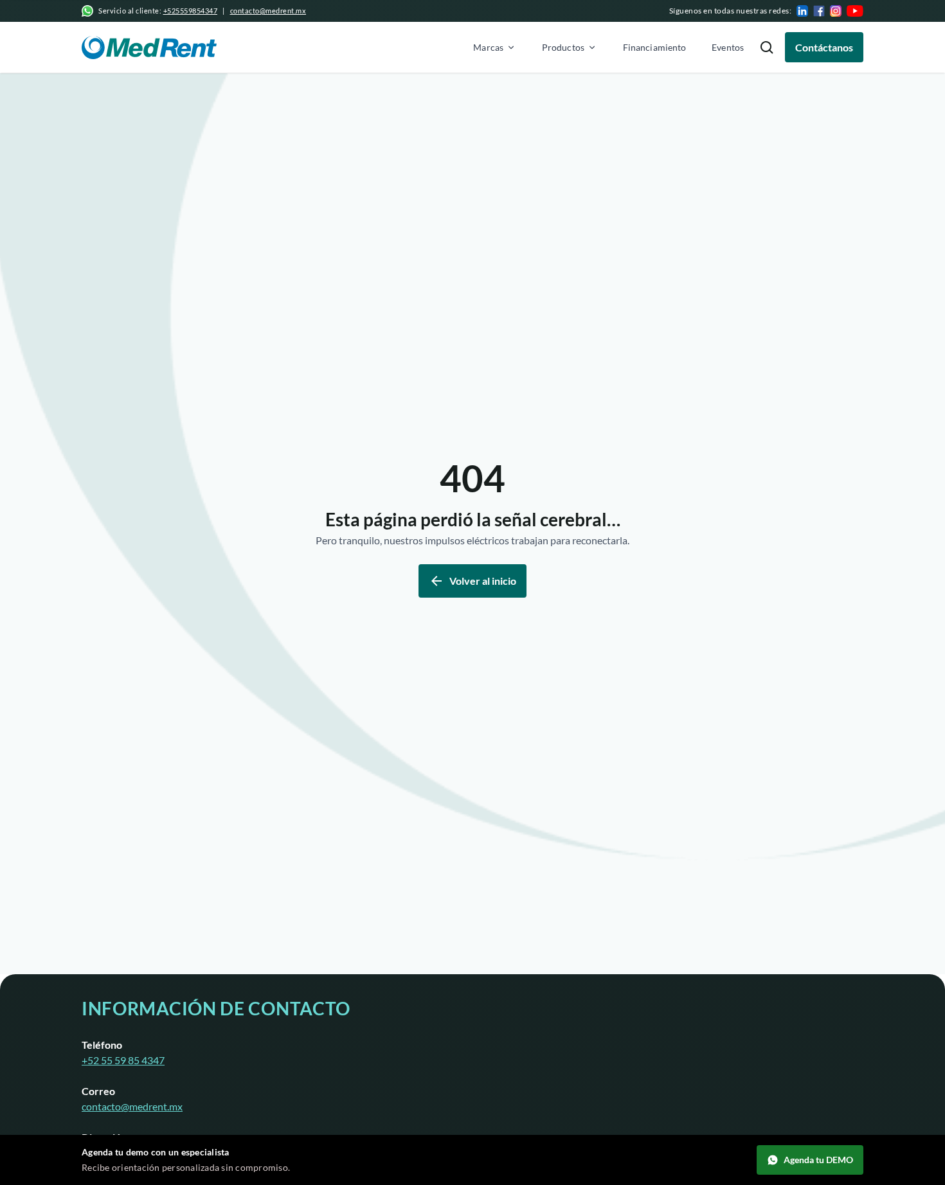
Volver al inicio (482, 581)
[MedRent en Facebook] (819, 11)
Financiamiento (654, 47)
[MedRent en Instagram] (836, 11)
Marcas (488, 47)
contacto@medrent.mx (268, 10)
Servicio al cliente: (157, 10)
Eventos (728, 47)
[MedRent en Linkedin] (802, 11)
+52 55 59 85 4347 (123, 1060)
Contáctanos (824, 47)
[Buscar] (767, 47)
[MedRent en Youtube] (855, 11)
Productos (563, 47)
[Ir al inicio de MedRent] (149, 47)
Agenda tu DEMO (818, 1159)
